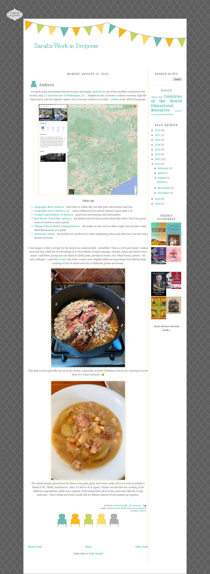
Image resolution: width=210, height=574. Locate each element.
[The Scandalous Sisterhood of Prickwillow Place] (173, 313)
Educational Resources (137, 508)
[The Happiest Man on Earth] (158, 295)
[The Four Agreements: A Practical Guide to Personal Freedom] (158, 318)
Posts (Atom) (96, 553)
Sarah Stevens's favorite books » (166, 328)
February (163, 168)
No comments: (135, 505)
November (164, 188)
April (161, 173)
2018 (158, 144)
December (164, 192)
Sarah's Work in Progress (66, 45)
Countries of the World (116, 508)
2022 (158, 164)
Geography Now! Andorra (49, 207)
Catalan (114, 99)
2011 (158, 135)
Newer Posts (35, 546)
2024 (158, 203)
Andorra (46, 85)
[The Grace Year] (173, 261)
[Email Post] (144, 505)
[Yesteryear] (158, 244)
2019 (158, 149)
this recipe (60, 259)
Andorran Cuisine (44, 233)
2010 (158, 130)
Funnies (178, 111)
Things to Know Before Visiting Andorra (57, 226)
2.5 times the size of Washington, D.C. (65, 95)
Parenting (155, 114)
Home (88, 546)
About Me (156, 97)
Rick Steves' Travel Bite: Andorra (53, 218)
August (162, 177)
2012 (158, 139)
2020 (158, 154)
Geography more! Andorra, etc (52, 210)
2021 (158, 159)
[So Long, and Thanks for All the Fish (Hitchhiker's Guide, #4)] (158, 263)
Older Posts (141, 546)
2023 (158, 199)
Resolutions (167, 114)
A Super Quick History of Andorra (53, 214)
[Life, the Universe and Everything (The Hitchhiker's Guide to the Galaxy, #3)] (173, 288)
